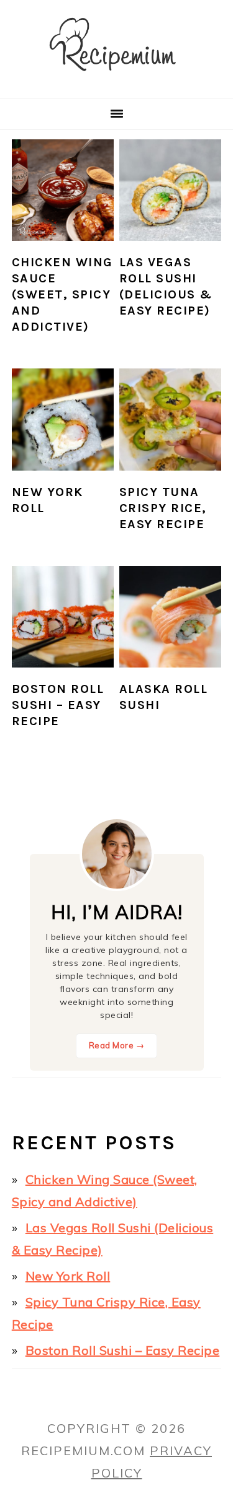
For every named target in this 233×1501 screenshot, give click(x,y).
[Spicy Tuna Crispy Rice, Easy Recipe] (170, 419)
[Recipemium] (116, 81)
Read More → (117, 1045)
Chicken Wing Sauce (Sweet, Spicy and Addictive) (62, 294)
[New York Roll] (63, 419)
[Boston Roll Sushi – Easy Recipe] (63, 617)
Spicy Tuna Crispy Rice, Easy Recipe (163, 508)
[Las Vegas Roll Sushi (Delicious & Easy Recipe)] (170, 190)
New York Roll (68, 1276)
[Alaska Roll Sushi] (170, 617)
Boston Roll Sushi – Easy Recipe (58, 705)
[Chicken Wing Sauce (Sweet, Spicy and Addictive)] (63, 190)
